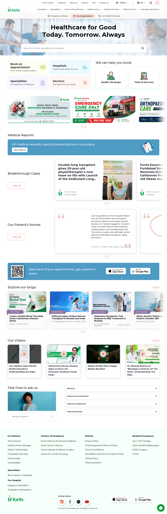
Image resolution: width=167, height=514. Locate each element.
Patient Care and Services (78, 396)
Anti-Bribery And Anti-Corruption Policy (104, 454)
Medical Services (111, 9)
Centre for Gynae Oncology (54, 454)
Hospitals (42, 9)
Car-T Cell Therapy (141, 441)
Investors (62, 3)
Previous (82, 126)
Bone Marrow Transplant (20, 475)
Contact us (104, 3)
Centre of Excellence (73, 9)
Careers (84, 3)
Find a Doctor (48, 3)
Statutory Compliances (76, 404)
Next (85, 126)
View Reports (20, 150)
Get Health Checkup (111, 16)
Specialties (55, 9)
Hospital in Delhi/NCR (18, 485)
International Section (149, 9)
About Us (71, 388)
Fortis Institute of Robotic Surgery (57, 450)
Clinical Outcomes (74, 412)
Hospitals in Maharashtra (19, 490)
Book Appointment (84, 16)
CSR (93, 3)
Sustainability (14, 463)
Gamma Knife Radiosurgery (145, 445)
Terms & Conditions (94, 450)
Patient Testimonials (17, 450)
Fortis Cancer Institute (52, 445)
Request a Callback (59, 16)
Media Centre (93, 9)
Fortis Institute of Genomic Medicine (58, 441)
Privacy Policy (91, 441)
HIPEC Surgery (139, 450)
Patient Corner (129, 9)
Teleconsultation (93, 463)
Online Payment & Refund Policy (101, 445)
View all (17, 186)
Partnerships (14, 458)
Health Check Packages (19, 445)
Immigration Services (18, 454)
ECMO (135, 454)
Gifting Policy (91, 458)
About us (74, 3)
